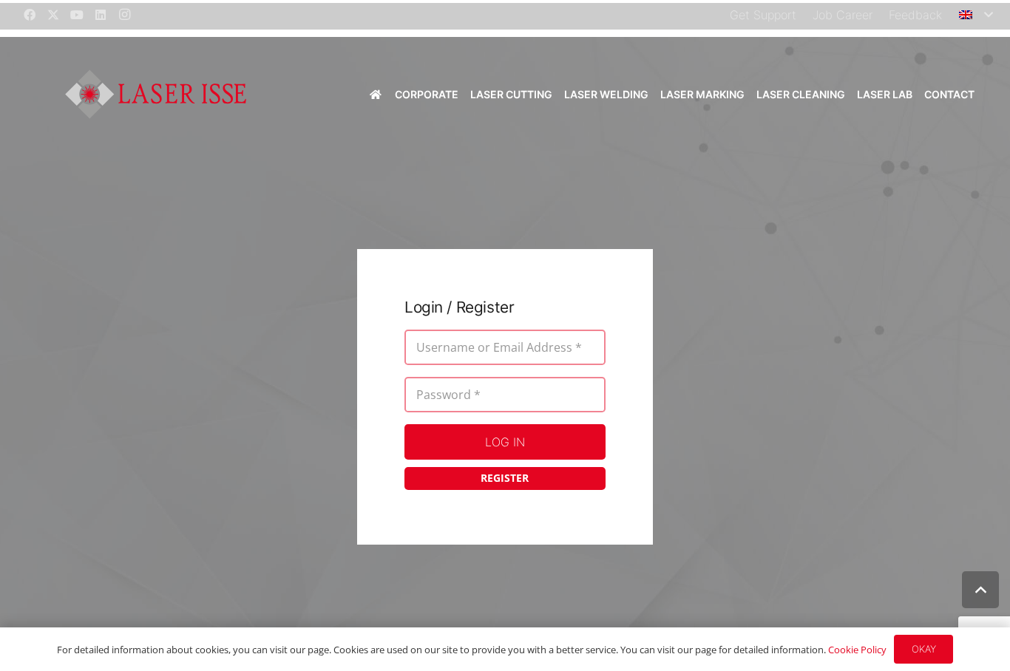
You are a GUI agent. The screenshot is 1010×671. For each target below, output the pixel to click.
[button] (975, 15)
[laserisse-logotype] (155, 94)
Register (505, 478)
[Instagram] (124, 15)
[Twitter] (53, 15)
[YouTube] (77, 15)
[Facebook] (29, 15)
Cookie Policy (857, 649)
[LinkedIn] (100, 15)
